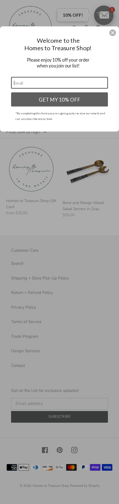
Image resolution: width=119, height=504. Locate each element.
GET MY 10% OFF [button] (59, 99)
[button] (112, 32)
